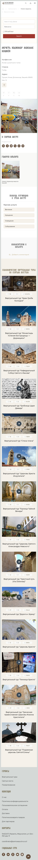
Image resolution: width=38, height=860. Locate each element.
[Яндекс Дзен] (22, 854)
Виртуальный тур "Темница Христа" (19, 680)
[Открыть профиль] (30, 3)
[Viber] (15, 145)
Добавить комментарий (20, 255)
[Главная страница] (3, 9)
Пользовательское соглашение (14, 805)
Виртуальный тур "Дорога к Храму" (19, 614)
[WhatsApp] (19, 145)
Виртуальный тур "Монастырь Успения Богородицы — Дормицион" (19, 335)
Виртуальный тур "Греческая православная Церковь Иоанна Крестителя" (19, 714)
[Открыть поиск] (25, 3)
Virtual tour (8, 31)
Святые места (7, 781)
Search (19, 36)
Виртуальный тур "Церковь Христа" (19, 647)
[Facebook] (3, 854)
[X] (11, 145)
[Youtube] (17, 854)
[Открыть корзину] (22, 3)
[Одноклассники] (7, 145)
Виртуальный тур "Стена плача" (19, 441)
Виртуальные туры (9, 777)
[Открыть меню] (35, 3)
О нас (4, 797)
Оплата (5, 809)
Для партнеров (8, 821)
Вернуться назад (9, 12)
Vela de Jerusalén (8, 3)
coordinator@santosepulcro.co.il (14, 841)
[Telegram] (22, 145)
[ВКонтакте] (3, 145)
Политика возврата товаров (13, 817)
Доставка (5, 813)
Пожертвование (8, 785)
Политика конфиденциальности (15, 801)
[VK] (8, 854)
